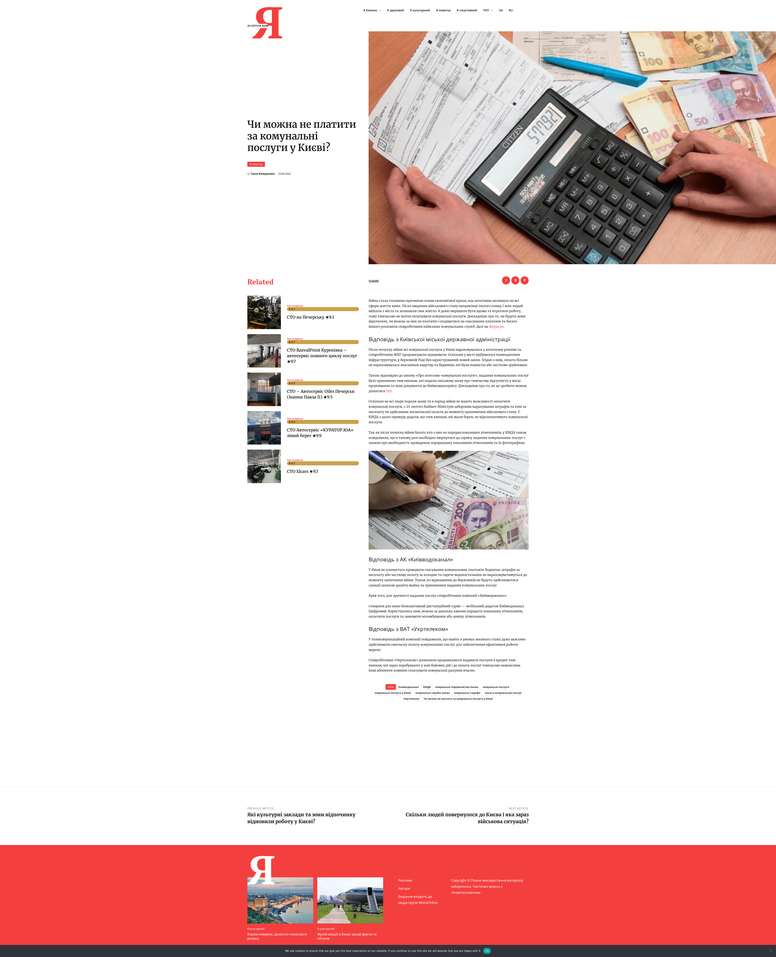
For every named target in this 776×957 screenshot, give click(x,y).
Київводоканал (409, 687)
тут (389, 391)
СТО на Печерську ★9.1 (310, 317)
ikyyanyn (496, 326)
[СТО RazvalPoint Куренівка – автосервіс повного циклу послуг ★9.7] (264, 351)
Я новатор (256, 164)
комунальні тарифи (467, 693)
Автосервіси (295, 305)
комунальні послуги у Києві (393, 693)
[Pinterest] (525, 280)
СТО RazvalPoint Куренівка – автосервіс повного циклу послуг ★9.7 (322, 356)
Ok (487, 950)
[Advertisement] (448, 737)
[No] (771, 951)
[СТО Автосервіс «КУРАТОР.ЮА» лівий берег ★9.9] (264, 428)
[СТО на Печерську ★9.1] (264, 312)
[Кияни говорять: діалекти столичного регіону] (280, 900)
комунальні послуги (496, 687)
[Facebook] (506, 280)
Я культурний (256, 928)
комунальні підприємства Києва (456, 687)
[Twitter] (515, 280)
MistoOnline (428, 902)
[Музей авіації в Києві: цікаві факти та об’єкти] (350, 900)
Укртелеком (411, 698)
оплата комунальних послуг (503, 693)
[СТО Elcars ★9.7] (264, 466)
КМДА (427, 687)
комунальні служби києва (432, 693)
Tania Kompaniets (263, 173)
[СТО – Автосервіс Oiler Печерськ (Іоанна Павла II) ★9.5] (264, 389)
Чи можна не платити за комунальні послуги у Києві (458, 698)
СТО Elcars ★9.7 (302, 471)
